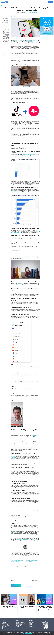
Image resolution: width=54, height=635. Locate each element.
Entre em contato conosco (34, 540)
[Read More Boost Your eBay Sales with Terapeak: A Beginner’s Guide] (9, 599)
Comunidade (30, 623)
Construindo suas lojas (35, 12)
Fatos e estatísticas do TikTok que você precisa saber (5, 23)
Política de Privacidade (32, 628)
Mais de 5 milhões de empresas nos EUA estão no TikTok (6, 42)
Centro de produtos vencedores (20, 622)
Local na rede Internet (34, 580)
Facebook (15, 40)
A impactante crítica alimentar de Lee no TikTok (25, 447)
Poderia (4, 610)
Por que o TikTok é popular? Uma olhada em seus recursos (5, 48)
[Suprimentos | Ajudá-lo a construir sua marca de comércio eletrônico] (4, 2)
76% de (38, 231)
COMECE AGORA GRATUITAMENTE (47, 33)
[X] (14, 15)
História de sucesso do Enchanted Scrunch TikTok (6, 66)
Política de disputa (31, 627)
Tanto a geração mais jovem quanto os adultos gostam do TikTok (6, 35)
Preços (32, 1)
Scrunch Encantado (13, 457)
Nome (12, 580)
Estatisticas (17, 238)
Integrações (28, 1)
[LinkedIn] (13, 15)
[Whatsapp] (15, 15)
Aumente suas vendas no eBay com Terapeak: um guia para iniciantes (9, 608)
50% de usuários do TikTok (27, 257)
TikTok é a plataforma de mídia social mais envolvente (6, 38)
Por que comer (4, 622)
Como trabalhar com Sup (5, 623)
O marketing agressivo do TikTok (27, 147)
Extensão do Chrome (5, 624)
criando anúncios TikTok (21, 520)
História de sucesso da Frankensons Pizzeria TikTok (6, 63)
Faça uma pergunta (31, 622)
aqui (14, 495)
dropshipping (22, 502)
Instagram (22, 40)
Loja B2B (35, 1)
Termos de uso (31, 626)
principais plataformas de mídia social (31, 40)
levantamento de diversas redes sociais (29, 154)
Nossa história (4, 627)
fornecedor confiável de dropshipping (30, 534)
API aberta (3, 629)
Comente (12, 569)
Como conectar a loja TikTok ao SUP (22, 539)
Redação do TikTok (20, 283)
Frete (29, 625)
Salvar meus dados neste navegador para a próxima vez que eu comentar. (22, 582)
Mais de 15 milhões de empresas (30, 293)
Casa (16, 1)
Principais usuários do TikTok (15, 191)
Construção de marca (18, 625)
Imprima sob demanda (19, 624)
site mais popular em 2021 (32, 43)
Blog (38, 1)
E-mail (22, 580)
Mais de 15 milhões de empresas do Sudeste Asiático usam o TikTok (6, 45)
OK (23, 633)
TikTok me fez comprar (6, 40)
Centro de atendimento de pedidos (20, 623)
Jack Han (30, 12)
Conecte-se (45, 1)
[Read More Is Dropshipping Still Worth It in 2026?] (27, 599)
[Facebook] (11, 15)
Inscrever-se (50, 1)
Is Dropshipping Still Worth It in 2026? (27, 607)
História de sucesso (4, 628)
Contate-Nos (30, 624)
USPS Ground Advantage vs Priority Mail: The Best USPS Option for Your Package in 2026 (45, 608)
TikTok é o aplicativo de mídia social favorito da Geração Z (6, 32)
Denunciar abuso (18, 628)
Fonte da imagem (27, 86)
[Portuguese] (40, 1)
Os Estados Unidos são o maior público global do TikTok (6, 30)
